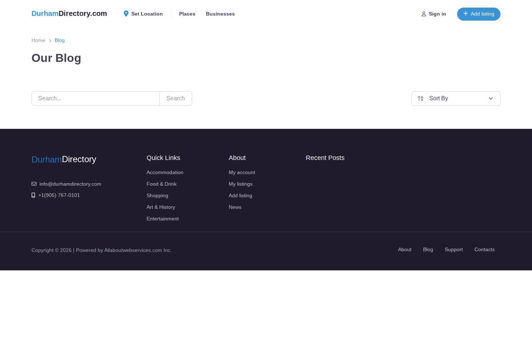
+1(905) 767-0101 (59, 195)
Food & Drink (162, 184)
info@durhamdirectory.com (70, 184)
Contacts (484, 249)
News (235, 207)
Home (38, 40)
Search (175, 98)
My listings (241, 184)
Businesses (220, 14)
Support (454, 249)
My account (242, 172)
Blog (428, 249)
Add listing (482, 14)
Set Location (147, 14)
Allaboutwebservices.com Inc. (138, 250)
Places (187, 14)
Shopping (157, 195)
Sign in (437, 14)
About (404, 249)
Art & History (161, 207)
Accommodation (165, 172)
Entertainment (163, 218)
